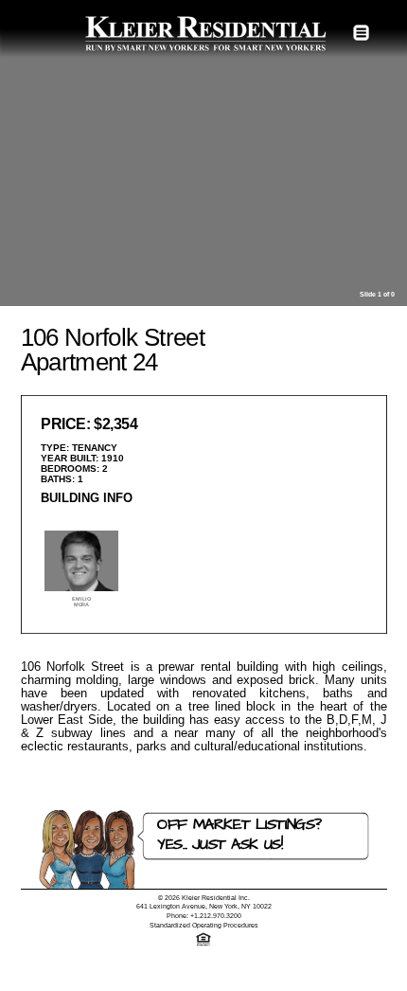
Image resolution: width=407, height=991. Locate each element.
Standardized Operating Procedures (204, 925)
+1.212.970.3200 (215, 915)
